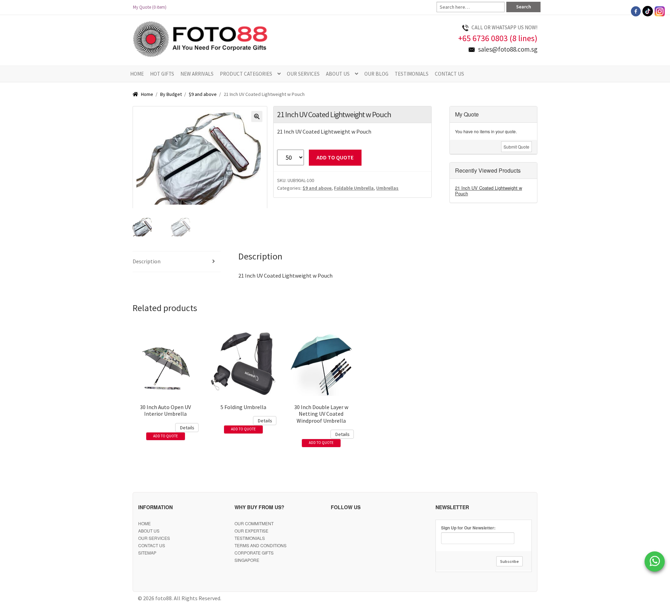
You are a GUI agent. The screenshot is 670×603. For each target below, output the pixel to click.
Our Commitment (254, 523)
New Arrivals (197, 73)
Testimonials (412, 73)
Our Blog (376, 73)
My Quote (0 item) (152, 7)
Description (147, 261)
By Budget (171, 94)
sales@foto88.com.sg (507, 49)
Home (137, 73)
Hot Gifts (162, 73)
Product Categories (246, 73)
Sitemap (147, 553)
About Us (148, 531)
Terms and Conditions (260, 545)
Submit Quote (516, 147)
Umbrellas (387, 188)
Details (187, 427)
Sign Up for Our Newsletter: (468, 528)
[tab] (177, 261)
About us (338, 73)
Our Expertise (251, 531)
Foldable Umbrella (354, 188)
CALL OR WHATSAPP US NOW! (504, 27)
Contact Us (449, 73)
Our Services (303, 73)
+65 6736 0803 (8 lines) (497, 38)
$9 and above (203, 94)
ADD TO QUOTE (335, 157)
